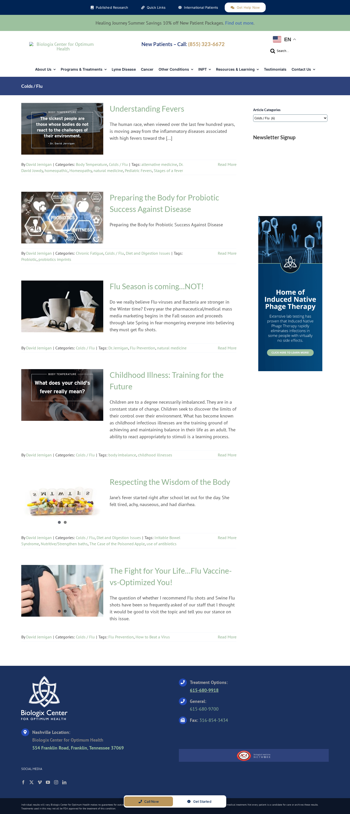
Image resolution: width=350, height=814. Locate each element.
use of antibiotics (162, 543)
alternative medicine (159, 164)
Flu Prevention (142, 347)
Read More (227, 164)
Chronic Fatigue (43, 219)
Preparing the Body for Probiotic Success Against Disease (62, 211)
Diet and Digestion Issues (148, 253)
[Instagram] (56, 782)
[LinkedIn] (64, 782)
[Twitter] (31, 782)
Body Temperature (52, 133)
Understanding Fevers (62, 125)
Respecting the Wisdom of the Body (62, 499)
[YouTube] (48, 782)
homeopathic (56, 170)
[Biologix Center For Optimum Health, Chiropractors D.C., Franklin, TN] (211, 735)
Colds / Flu (78, 133)
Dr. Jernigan (118, 347)
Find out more (239, 23)
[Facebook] (23, 782)
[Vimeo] (40, 782)
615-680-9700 (204, 709)
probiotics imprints (54, 259)
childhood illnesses (155, 454)
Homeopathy (80, 170)
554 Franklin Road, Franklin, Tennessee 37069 (78, 748)
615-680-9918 (204, 690)
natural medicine (108, 170)
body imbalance (122, 454)
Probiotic (29, 259)
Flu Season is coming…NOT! (62, 303)
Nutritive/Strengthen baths (64, 543)
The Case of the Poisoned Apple (117, 543)
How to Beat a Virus (153, 636)
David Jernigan (39, 164)
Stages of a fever (168, 170)
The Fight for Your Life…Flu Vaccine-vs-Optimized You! (62, 587)
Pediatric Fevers (138, 170)
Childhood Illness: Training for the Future (62, 392)
